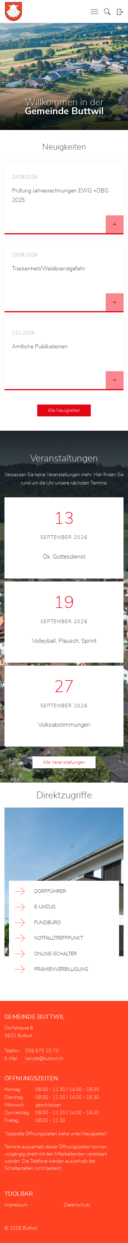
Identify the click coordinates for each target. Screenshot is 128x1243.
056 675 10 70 (42, 1050)
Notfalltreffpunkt (58, 938)
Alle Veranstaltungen (64, 762)
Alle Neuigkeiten (64, 410)
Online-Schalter (55, 954)
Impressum (15, 1205)
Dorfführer (50, 891)
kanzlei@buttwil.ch (44, 1058)
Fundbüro (47, 922)
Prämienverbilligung (61, 969)
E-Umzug (44, 907)
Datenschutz (77, 1205)
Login (120, 11)
